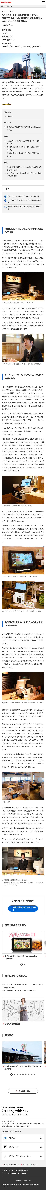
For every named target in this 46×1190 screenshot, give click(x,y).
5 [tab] (23, 1074)
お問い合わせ (8, 1170)
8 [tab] (31, 1074)
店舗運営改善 (26, 46)
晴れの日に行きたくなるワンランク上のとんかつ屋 (23, 196)
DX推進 (5, 46)
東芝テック (12, 1138)
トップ (3, 1121)
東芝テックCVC (13, 1147)
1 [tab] (21, 964)
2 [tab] (24, 964)
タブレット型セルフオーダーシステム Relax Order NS (21, 957)
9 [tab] (34, 1074)
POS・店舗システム (8, 40)
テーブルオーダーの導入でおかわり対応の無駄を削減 (24, 201)
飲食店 (5, 33)
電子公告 (34, 1165)
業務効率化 (36, 46)
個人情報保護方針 (22, 1170)
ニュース (25, 1165)
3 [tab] (17, 1074)
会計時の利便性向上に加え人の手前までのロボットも (24, 207)
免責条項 (23, 1173)
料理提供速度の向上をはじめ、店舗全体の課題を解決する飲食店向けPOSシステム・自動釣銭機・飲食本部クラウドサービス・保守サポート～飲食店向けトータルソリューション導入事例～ (23, 1067)
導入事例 (10, 1121)
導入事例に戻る (24, 1091)
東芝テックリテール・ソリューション (20, 1156)
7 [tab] (28, 1074)
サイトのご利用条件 (10, 1173)
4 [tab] (20, 1074)
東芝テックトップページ (11, 1165)
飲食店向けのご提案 (12, 1023)
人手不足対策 (15, 46)
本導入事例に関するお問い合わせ (24, 908)
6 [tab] (25, 1074)
